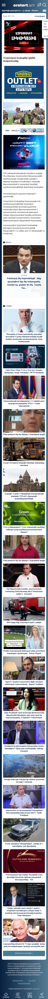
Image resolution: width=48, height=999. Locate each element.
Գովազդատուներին (24, 983)
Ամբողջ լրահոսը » (24, 953)
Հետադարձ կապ (18, 980)
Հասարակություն (40, 16)
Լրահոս (17, 997)
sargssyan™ (36, 989)
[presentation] (39, 242)
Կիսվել (41, 997)
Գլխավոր (6, 997)
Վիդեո (29, 997)
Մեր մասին (32, 980)
